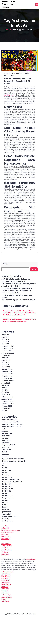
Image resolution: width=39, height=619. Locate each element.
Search (4, 263)
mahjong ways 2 (6, 543)
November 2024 (7, 376)
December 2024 (7, 374)
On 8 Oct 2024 (8, 73)
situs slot (4, 548)
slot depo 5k (6, 491)
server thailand (6, 584)
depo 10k (4, 526)
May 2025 (5, 362)
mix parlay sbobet (8, 445)
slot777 (4, 502)
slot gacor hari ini (7, 498)
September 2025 (7, 353)
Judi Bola (4, 431)
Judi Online (5, 436)
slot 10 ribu (4, 586)
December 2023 (7, 401)
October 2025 (6, 351)
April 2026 (5, 342)
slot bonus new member (10, 479)
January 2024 (6, 399)
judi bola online (7, 433)
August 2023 (6, 408)
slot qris (4, 500)
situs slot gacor (31, 559)
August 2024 (6, 383)
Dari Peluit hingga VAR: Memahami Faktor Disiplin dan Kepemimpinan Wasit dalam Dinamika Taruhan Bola (16, 290)
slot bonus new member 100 (11, 482)
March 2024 (5, 394)
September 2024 (7, 381)
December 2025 (7, 346)
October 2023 (6, 406)
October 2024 (6, 378)
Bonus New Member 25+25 (12, 311)
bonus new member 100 (10, 422)
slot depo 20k (6, 486)
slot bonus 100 (6, 477)
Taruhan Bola (6, 514)
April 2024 (5, 392)
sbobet (4, 452)
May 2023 (5, 411)
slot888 (4, 507)
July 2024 (5, 385)
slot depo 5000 (7, 489)
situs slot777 (5, 578)
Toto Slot (5, 519)
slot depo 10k (6, 484)
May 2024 (5, 390)
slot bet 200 (6, 470)
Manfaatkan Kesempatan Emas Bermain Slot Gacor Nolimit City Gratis (18, 81)
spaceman (5, 509)
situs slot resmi (6, 550)
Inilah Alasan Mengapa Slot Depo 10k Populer (18, 300)
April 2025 (5, 365)
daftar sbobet (5, 574)
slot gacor (5, 493)
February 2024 (6, 397)
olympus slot (5, 580)
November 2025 (7, 348)
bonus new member (8, 420)
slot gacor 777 (6, 496)
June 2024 (5, 388)
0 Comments (10, 75)
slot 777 (4, 468)
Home (7, 30)
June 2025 (5, 360)
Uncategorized (7, 521)
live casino (5, 438)
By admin (19, 73)
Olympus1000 (6, 449)
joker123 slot (5, 576)
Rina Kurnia (7, 319)
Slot (28, 73)
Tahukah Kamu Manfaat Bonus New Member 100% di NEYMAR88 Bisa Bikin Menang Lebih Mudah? (19, 313)
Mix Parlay (5, 443)
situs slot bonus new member (12, 459)
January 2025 (6, 371)
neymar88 (5, 447)
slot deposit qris (6, 595)
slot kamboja (5, 582)
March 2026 (5, 344)
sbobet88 (5, 454)
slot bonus (5, 475)
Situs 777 (5, 456)
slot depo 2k (5, 554)
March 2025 (5, 367)
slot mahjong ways (7, 572)
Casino (4, 429)
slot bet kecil (6, 472)
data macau (5, 534)
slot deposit (5, 589)
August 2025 (6, 355)
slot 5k (4, 466)
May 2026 (5, 339)
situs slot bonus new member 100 (14, 461)
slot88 (3, 505)
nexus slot (4, 591)
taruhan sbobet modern (10, 516)
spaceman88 (6, 512)
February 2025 (6, 369)
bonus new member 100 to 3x (12, 424)
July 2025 (5, 358)
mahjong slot (6, 440)
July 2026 (5, 335)
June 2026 (5, 337)
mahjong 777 (5, 538)
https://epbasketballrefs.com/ (10, 530)
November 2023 (7, 404)
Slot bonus (4, 552)
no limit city (8, 95)
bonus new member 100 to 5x (12, 426)
